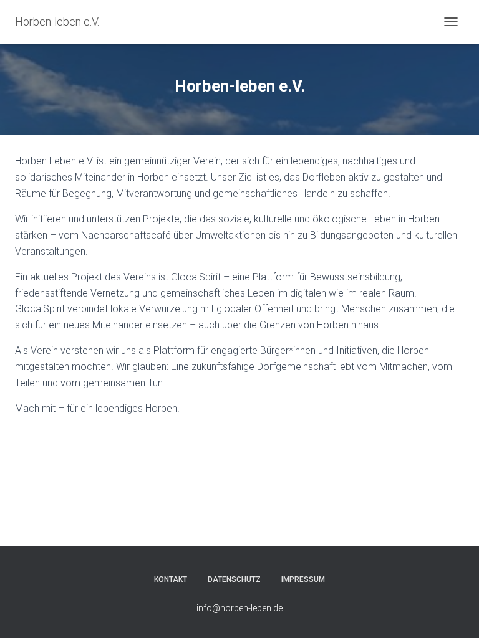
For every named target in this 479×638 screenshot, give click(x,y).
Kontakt (170, 579)
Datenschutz (234, 579)
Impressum (303, 579)
